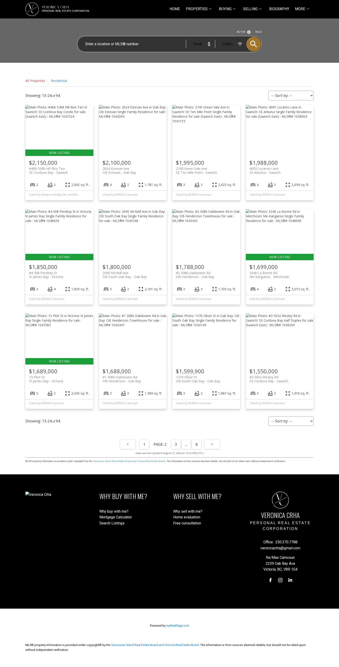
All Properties (35, 80)
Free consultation (187, 523)
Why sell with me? (187, 511)
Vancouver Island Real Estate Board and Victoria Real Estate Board (129, 461)
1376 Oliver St (198, 379)
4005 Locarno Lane (265, 170)
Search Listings (112, 523)
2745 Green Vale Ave (196, 170)
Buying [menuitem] (225, 9)
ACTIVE (241, 31)
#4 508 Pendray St (46, 275)
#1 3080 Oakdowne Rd (122, 379)
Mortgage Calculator (115, 517)
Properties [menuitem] (197, 9)
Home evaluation (186, 517)
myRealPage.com (177, 625)
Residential (59, 80)
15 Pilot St (46, 379)
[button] (270, 580)
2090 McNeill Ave (125, 275)
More (300, 9)
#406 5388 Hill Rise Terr (48, 170)
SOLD (259, 31)
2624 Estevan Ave (119, 170)
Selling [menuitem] (250, 9)
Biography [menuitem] (279, 9)
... (186, 444)
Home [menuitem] (175, 9)
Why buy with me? (113, 511)
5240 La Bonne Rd (269, 275)
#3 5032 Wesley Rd (269, 379)
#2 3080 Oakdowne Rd (195, 275)
